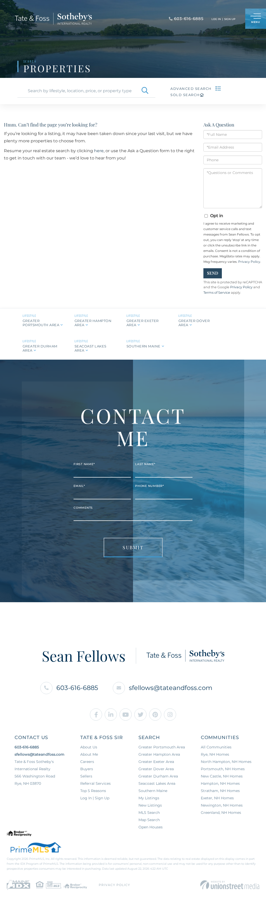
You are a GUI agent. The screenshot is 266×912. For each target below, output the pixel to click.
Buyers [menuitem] (86, 769)
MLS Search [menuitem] (149, 812)
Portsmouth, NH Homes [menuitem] (223, 769)
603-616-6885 (77, 688)
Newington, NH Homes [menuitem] (222, 805)
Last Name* (145, 464)
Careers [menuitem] (87, 761)
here (99, 150)
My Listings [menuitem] (148, 798)
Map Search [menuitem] (149, 819)
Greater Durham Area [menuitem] (158, 776)
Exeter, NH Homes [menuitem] (217, 798)
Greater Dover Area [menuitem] (156, 769)
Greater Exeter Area (143, 323)
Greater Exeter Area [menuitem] (156, 761)
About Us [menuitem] (88, 747)
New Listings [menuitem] (150, 805)
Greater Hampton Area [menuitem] (159, 754)
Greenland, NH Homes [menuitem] (221, 812)
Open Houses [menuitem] (150, 827)
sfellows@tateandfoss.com (170, 688)
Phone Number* (149, 486)
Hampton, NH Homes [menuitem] (220, 783)
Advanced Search (191, 88)
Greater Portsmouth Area (41, 323)
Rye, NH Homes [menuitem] (215, 754)
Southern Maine (144, 346)
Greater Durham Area (40, 348)
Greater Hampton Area (93, 323)
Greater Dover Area (194, 323)
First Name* (84, 464)
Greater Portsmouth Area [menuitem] (161, 747)
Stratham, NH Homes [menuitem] (220, 790)
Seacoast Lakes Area (91, 348)
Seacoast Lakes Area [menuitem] (156, 783)
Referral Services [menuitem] (95, 783)
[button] (144, 90)
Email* (79, 486)
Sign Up (229, 19)
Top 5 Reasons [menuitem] (93, 790)
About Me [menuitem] (89, 754)
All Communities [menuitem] (216, 747)
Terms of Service (216, 292)
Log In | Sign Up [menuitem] (94, 798)
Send (212, 273)
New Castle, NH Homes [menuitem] (222, 776)
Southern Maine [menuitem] (152, 790)
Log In (216, 19)
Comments (83, 507)
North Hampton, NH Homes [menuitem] (226, 761)
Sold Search (185, 95)
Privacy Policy (249, 262)
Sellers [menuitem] (86, 776)
